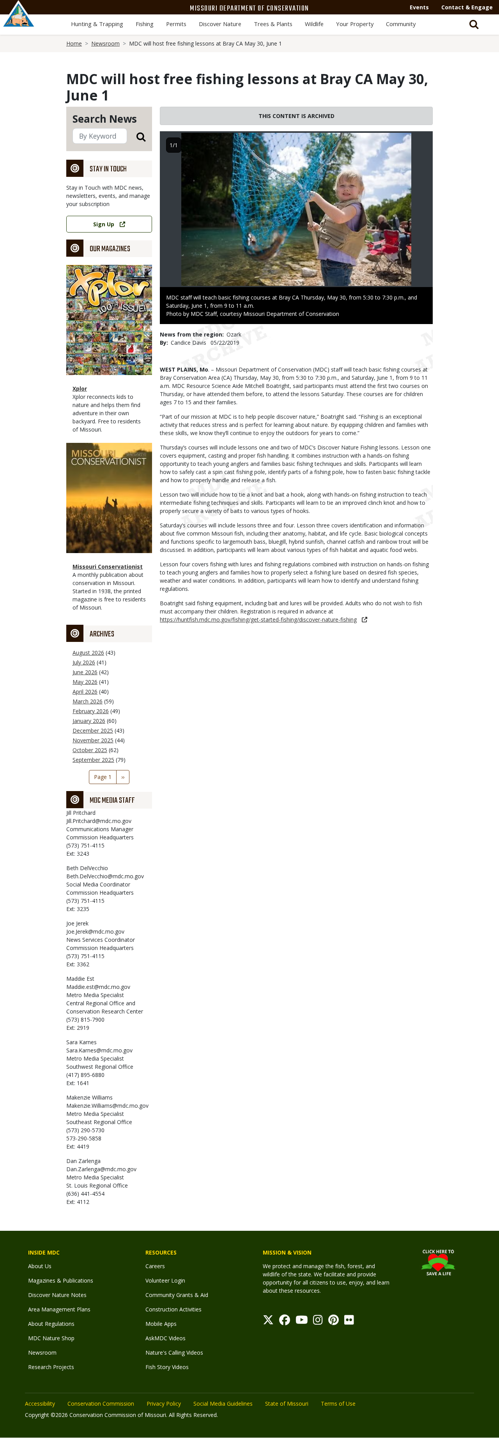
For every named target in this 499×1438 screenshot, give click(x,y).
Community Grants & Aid (176, 1295)
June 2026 (85, 672)
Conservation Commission (100, 1403)
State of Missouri (286, 1403)
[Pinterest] (333, 1321)
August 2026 (88, 652)
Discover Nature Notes (57, 1295)
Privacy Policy (164, 1403)
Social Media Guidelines (223, 1403)
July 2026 (84, 662)
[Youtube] (302, 1321)
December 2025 (93, 730)
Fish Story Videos (167, 1367)
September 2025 (93, 759)
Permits (176, 24)
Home (74, 43)
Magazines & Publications (60, 1280)
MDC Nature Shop (51, 1338)
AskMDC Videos (165, 1338)
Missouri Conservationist (108, 566)
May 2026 (85, 682)
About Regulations (51, 1323)
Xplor (80, 388)
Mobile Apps (161, 1323)
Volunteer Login (165, 1280)
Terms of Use (338, 1403)
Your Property (354, 24)
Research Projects (51, 1367)
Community (401, 24)
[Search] (136, 136)
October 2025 (90, 750)
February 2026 (91, 711)
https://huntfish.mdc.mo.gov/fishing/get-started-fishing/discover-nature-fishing (258, 619)
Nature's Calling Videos (174, 1352)
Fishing (145, 24)
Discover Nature (220, 24)
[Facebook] (284, 1321)
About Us (39, 1266)
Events (419, 7)
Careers (155, 1266)
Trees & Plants (273, 24)
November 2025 (93, 740)
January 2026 (89, 720)
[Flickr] (349, 1321)
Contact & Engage (467, 7)
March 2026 (88, 701)
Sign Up (103, 224)
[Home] (18, 22)
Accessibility (40, 1403)
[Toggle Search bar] (474, 24)
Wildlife (314, 24)
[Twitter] (268, 1321)
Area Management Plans (59, 1309)
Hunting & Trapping (97, 24)
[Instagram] (318, 1321)
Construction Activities (173, 1309)
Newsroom (105, 43)
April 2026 (85, 691)
